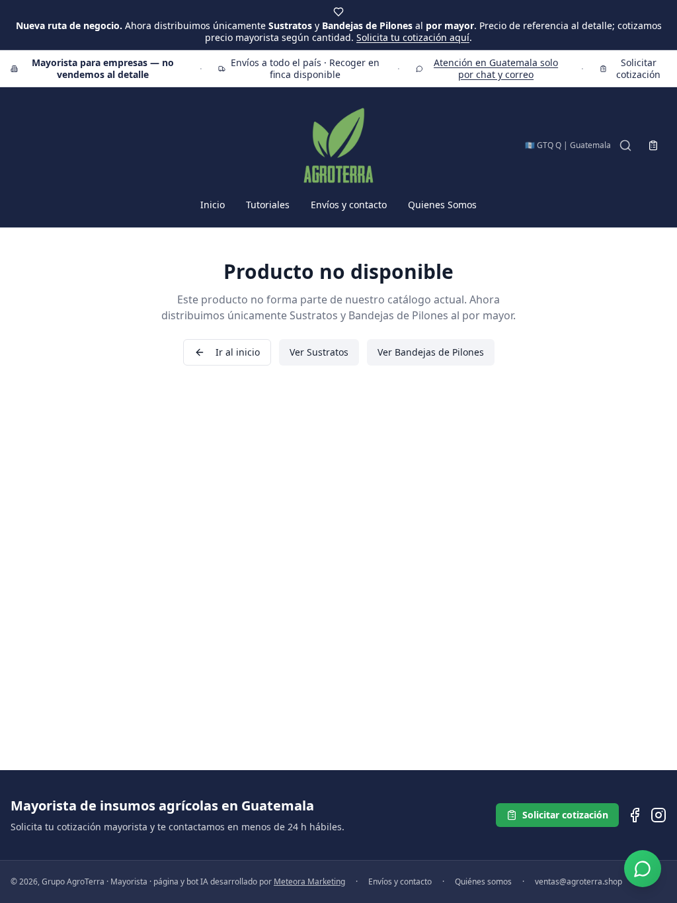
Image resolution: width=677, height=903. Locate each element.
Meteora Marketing (309, 881)
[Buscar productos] (625, 145)
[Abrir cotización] (653, 145)
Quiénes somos (483, 882)
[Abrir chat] (642, 868)
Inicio (212, 204)
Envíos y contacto (349, 204)
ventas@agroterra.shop (578, 882)
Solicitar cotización (638, 68)
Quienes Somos (442, 204)
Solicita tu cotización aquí (412, 37)
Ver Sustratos (319, 352)
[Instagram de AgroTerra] (658, 815)
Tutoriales (268, 204)
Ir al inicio (238, 352)
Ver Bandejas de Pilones (431, 352)
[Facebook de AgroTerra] (635, 815)
